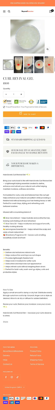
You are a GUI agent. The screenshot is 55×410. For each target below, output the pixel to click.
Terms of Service (37, 364)
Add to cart (30, 114)
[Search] (9, 11)
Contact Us (7, 364)
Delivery (6, 355)
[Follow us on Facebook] (6, 377)
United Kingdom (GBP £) (13, 387)
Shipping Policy (36, 360)
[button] (27, 121)
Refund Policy (35, 355)
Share (5, 322)
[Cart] (50, 11)
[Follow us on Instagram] (12, 377)
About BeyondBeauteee (13, 351)
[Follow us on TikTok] (17, 377)
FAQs (5, 360)
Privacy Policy (35, 351)
